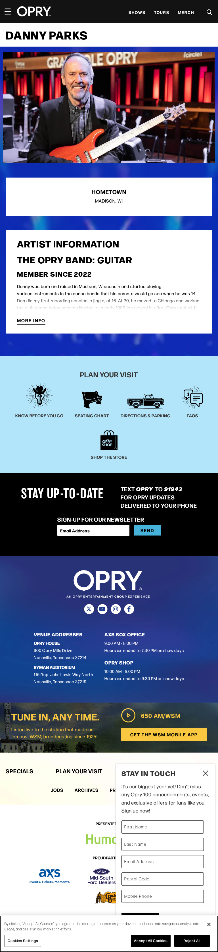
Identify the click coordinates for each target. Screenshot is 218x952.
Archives (86, 790)
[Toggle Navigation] (10, 11)
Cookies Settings (23, 940)
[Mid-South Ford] (102, 876)
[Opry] (34, 11)
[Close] (209, 924)
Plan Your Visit (79, 771)
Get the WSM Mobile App (164, 734)
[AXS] (50, 876)
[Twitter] (89, 609)
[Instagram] (116, 609)
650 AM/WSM (161, 715)
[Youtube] (102, 609)
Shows (137, 12)
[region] (109, 933)
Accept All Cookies (150, 940)
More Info (31, 321)
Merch (186, 12)
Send (147, 530)
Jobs (57, 790)
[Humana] (109, 839)
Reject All (192, 940)
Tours (161, 12)
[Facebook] (129, 609)
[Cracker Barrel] (109, 897)
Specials (19, 771)
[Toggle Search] (209, 12)
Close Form (205, 774)
